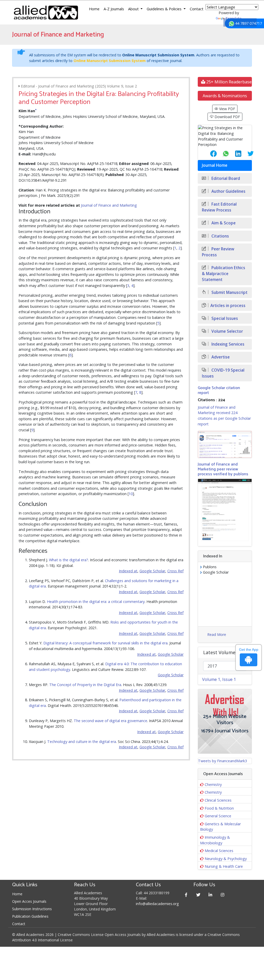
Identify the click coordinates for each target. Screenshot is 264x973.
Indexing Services (227, 344)
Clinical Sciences (218, 800)
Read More (216, 634)
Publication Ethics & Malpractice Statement (223, 273)
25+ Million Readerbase (228, 82)
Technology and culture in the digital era (81, 741)
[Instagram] (222, 894)
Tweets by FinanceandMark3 (222, 760)
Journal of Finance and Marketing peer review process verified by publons (223, 469)
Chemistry (213, 784)
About (134, 8)
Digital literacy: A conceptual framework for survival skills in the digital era (105, 643)
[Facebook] (186, 894)
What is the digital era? (68, 559)
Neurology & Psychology (226, 858)
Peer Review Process (218, 252)
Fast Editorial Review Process (219, 207)
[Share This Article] (209, 153)
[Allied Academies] (46, 12)
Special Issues (224, 318)
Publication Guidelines (30, 916)
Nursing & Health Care (224, 866)
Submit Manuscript (229, 292)
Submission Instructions (32, 908)
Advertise (220, 357)
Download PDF (226, 116)
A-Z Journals (114, 8)
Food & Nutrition (219, 808)
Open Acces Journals (29, 901)
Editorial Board (225, 178)
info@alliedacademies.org (157, 903)
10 (131, 493)
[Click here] (225, 444)
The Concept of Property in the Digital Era (85, 684)
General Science (218, 815)
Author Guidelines (227, 191)
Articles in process (227, 305)
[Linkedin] (210, 894)
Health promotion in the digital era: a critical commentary (96, 601)
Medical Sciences (219, 850)
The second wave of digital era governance (110, 720)
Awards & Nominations (225, 96)
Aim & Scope (223, 223)
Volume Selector (226, 331)
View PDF (226, 108)
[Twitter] (198, 894)
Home (94, 8)
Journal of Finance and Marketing (109, 205)
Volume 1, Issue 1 (219, 679)
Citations (219, 236)
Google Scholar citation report (219, 390)
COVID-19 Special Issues (223, 373)
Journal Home (214, 165)
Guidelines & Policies (165, 8)
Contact (196, 8)
